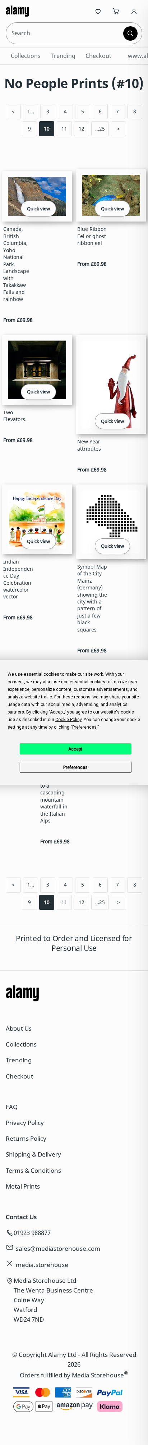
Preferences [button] (84, 727)
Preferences (75, 767)
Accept (75, 749)
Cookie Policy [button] (68, 719)
